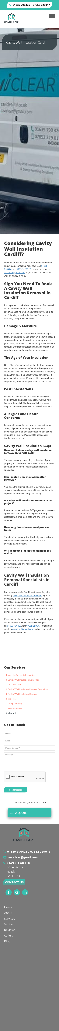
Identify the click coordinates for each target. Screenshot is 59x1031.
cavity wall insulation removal (27, 595)
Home (8, 907)
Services (9, 918)
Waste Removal (15, 708)
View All (12, 713)
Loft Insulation (14, 685)
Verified (9, 924)
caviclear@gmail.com (14, 272)
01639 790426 (21, 5)
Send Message (15, 789)
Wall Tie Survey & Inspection (21, 675)
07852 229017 (41, 5)
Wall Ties (12, 699)
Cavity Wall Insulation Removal (22, 694)
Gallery (8, 935)
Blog (7, 941)
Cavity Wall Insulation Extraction (23, 680)
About (8, 912)
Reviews (9, 930)
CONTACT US (14, 882)
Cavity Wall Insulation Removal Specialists (28, 689)
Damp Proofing (15, 704)
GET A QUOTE (18, 812)
